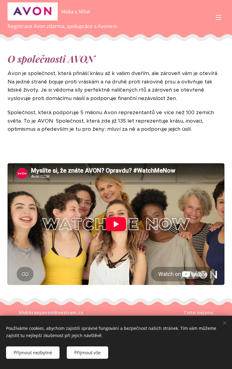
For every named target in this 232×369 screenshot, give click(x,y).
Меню (218, 17)
